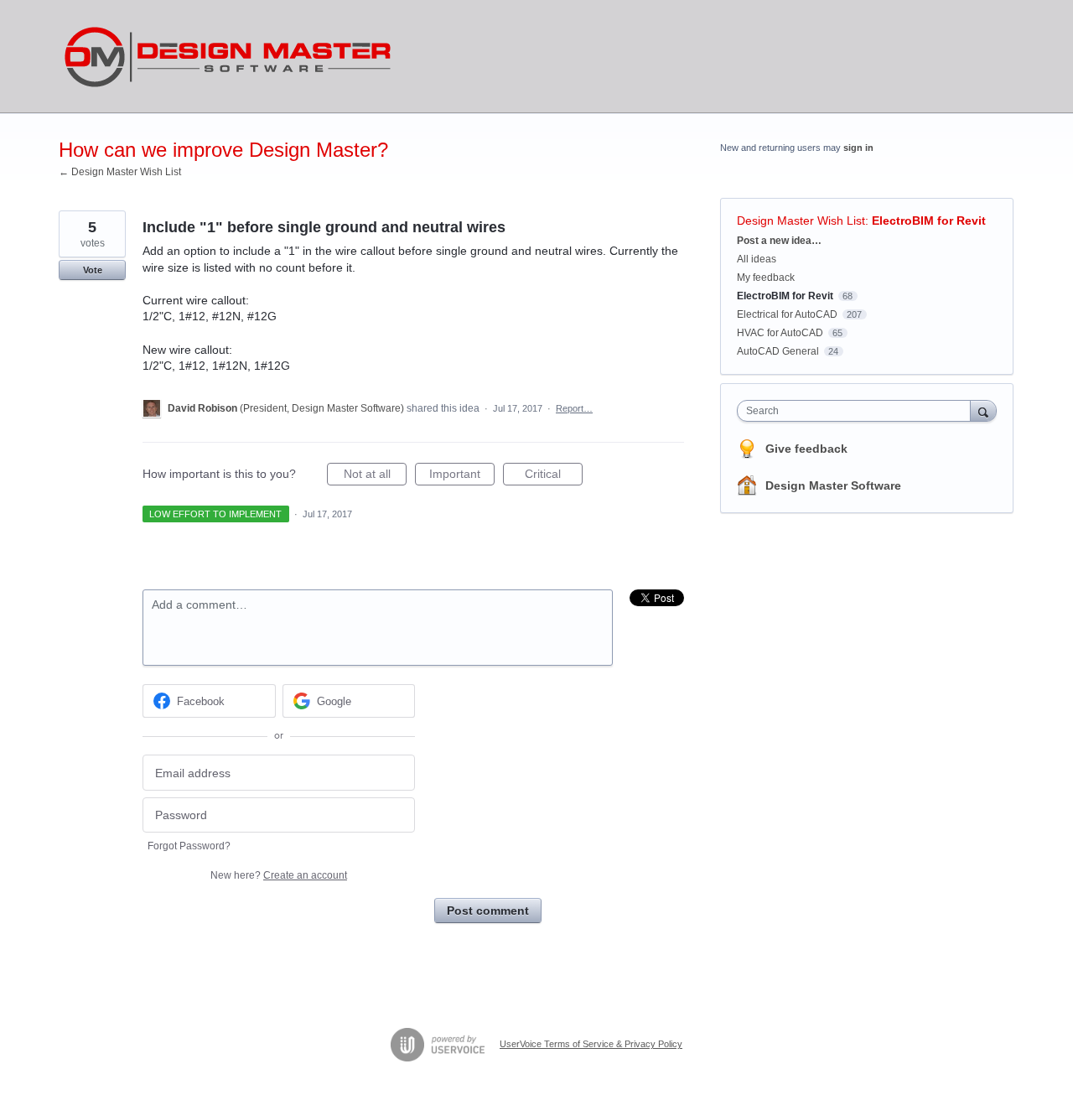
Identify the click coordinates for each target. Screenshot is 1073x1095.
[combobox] (858, 411)
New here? (278, 875)
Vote (92, 270)
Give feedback (806, 448)
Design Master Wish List (801, 220)
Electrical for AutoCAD (787, 314)
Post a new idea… (779, 241)
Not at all (375, 476)
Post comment (488, 910)
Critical (554, 476)
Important (462, 476)
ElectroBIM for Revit (929, 220)
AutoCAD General (778, 351)
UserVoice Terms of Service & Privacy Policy (591, 1044)
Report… (574, 408)
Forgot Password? (189, 846)
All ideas (756, 259)
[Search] (983, 410)
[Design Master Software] (228, 56)
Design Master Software (833, 485)
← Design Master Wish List (120, 172)
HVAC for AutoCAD (780, 333)
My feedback (766, 277)
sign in (858, 148)
